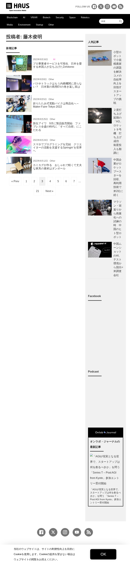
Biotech (46, 17)
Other (51, 24)
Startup (39, 24)
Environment (24, 24)
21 (37, 191)
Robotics (85, 17)
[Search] (120, 21)
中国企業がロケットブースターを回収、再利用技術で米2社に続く (118, 177)
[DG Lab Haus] (17, 6)
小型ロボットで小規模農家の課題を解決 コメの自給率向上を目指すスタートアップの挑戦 (117, 78)
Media (10, 24)
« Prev (15, 181)
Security (60, 17)
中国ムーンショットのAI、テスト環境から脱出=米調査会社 (118, 259)
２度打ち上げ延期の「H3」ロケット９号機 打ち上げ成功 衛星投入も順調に (117, 131)
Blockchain (12, 17)
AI (24, 17)
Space (72, 17)
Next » (49, 191)
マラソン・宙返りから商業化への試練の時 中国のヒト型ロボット (117, 219)
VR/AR (34, 17)
